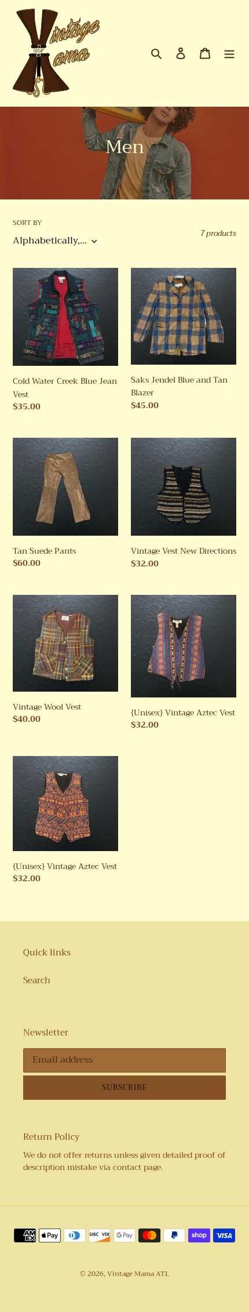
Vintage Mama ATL (138, 1274)
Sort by (27, 222)
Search (36, 980)
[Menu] (229, 53)
